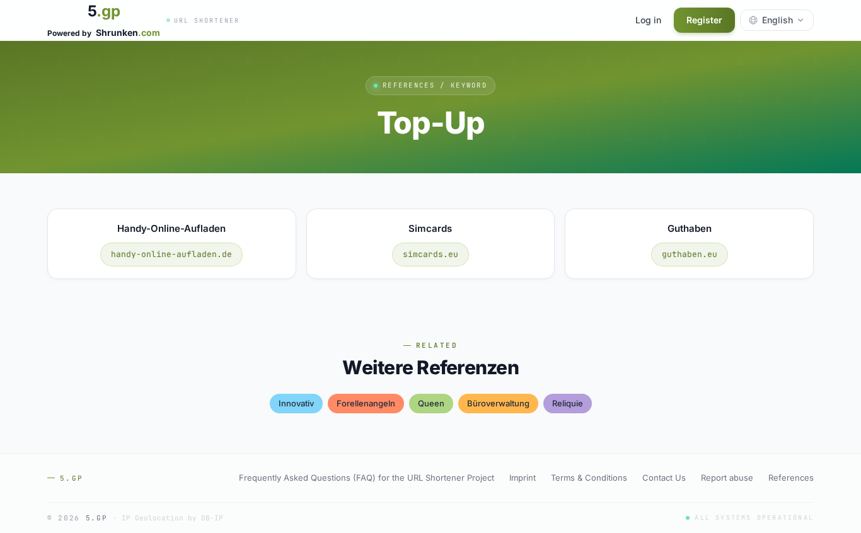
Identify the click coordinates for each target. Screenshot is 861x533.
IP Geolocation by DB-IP (172, 517)
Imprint (522, 478)
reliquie (567, 403)
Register (704, 19)
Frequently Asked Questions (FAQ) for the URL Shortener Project (366, 478)
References (791, 478)
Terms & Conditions (589, 478)
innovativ (296, 403)
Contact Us (664, 478)
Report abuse (727, 478)
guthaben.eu (689, 254)
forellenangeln (366, 403)
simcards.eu (430, 254)
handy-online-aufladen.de (171, 254)
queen (431, 403)
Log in (648, 19)
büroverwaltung (498, 403)
